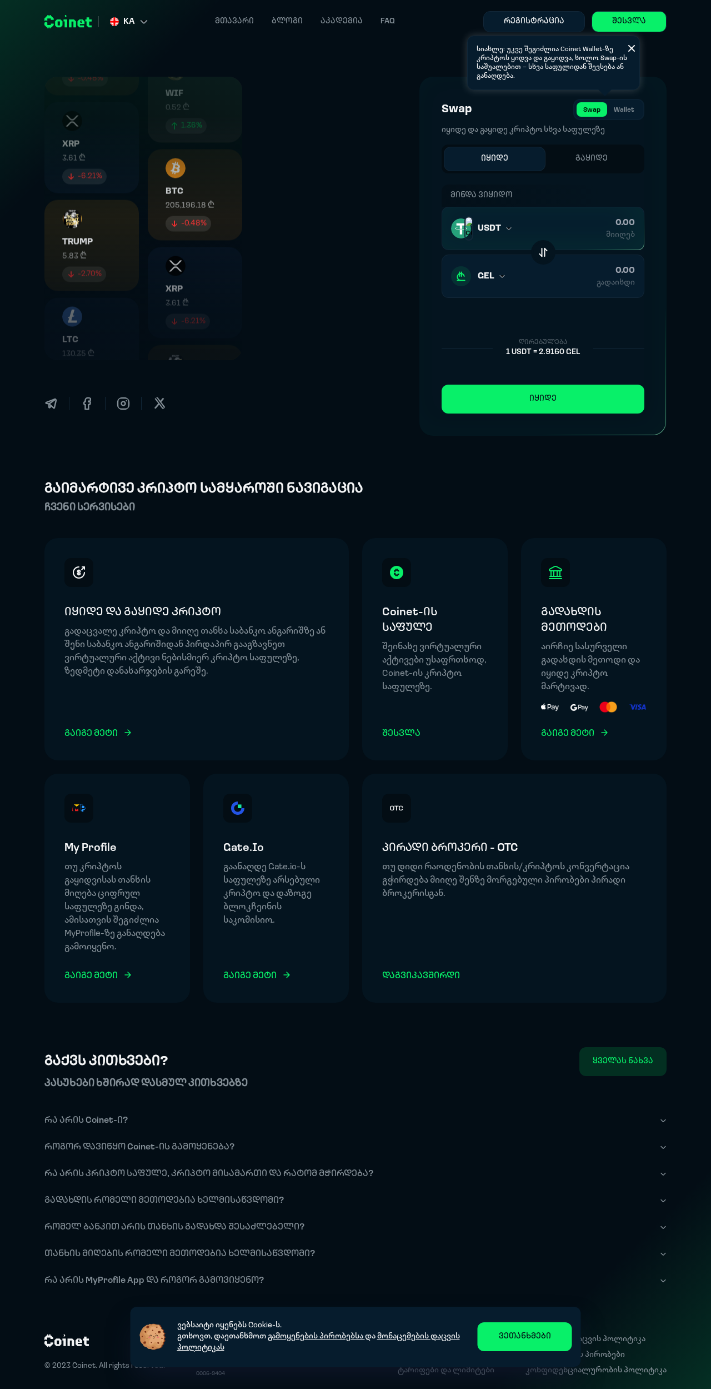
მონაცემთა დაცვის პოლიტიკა (585, 1339)
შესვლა (629, 21)
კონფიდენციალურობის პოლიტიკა (596, 1370)
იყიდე (543, 399)
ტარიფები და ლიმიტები (446, 1370)
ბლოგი (287, 21)
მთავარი (234, 21)
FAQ (387, 21)
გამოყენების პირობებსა (316, 1336)
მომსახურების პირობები (575, 1355)
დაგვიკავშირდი (421, 976)
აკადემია (342, 21)
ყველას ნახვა (623, 1061)
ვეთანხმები (525, 1336)
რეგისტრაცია (534, 21)
